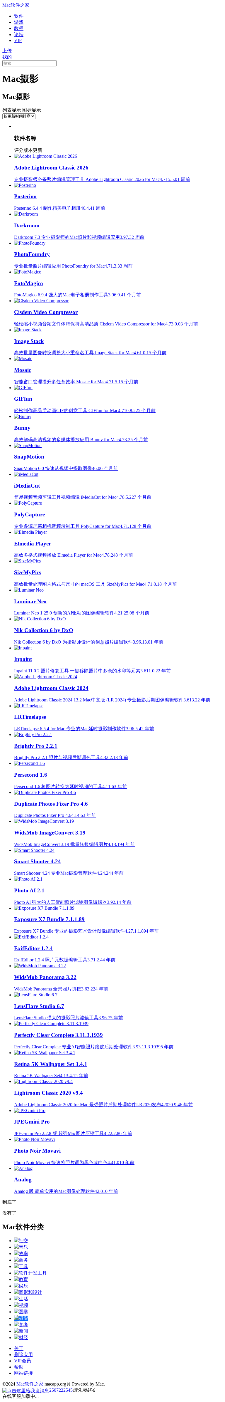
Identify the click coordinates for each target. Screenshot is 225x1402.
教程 (18, 28)
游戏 (18, 22)
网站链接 (23, 1373)
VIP (18, 40)
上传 (7, 50)
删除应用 (23, 1354)
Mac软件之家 (15, 5)
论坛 (18, 34)
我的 (7, 56)
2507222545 (61, 1390)
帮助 (18, 1366)
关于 (18, 1348)
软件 (18, 16)
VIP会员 (22, 1360)
